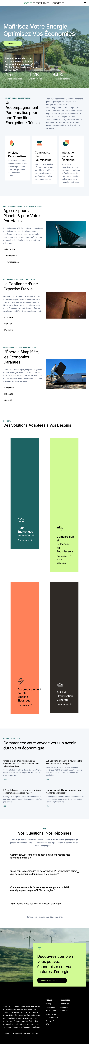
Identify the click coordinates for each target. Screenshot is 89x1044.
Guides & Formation (11, 738)
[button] (44, 856)
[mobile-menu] (84, 3)
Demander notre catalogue (62, 559)
